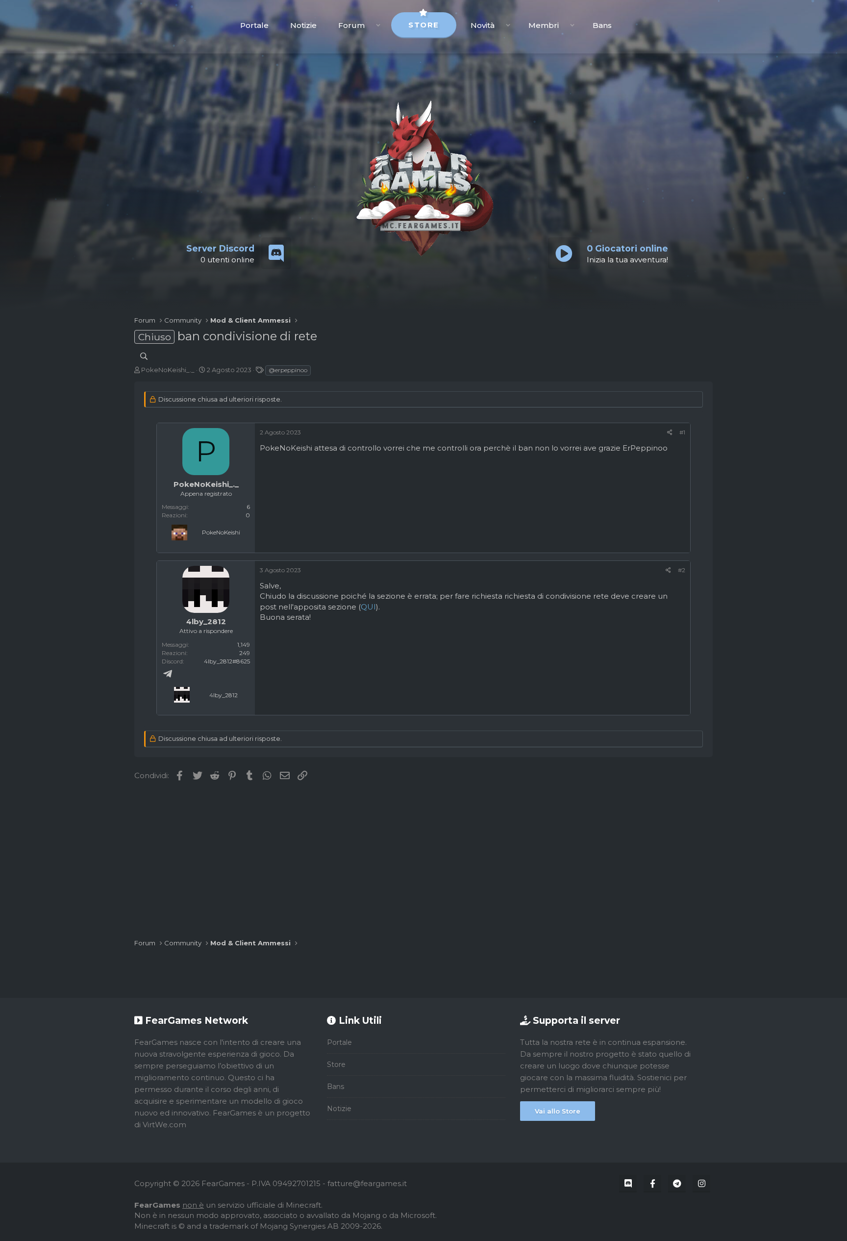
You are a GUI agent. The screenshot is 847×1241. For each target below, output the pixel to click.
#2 (681, 570)
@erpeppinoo (288, 370)
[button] (378, 25)
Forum (351, 25)
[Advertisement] (423, 860)
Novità (483, 25)
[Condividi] (670, 432)
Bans (602, 25)
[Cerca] (143, 356)
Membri (543, 25)
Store (423, 24)
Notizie (303, 25)
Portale (254, 25)
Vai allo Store (557, 1111)
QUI (368, 606)
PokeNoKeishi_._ (168, 370)
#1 (682, 432)
